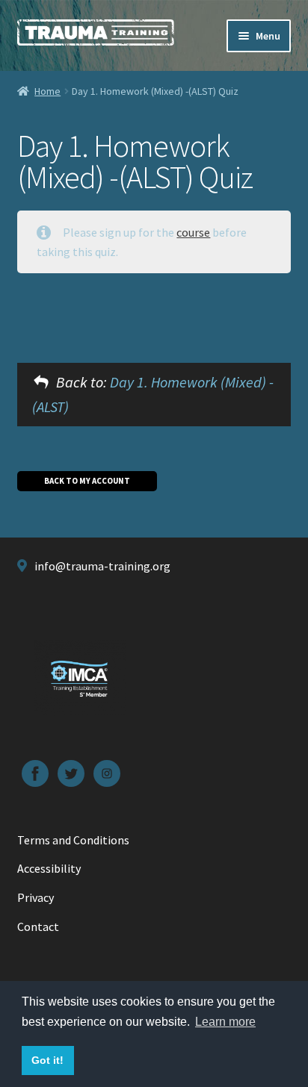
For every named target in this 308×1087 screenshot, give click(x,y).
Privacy (35, 897)
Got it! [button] (47, 1060)
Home (47, 91)
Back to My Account (87, 481)
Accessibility (49, 868)
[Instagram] (106, 773)
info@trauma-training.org (102, 565)
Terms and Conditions (73, 839)
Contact (38, 926)
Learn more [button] (225, 1021)
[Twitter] (71, 773)
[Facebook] (35, 773)
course (193, 232)
